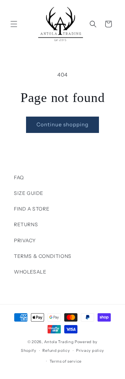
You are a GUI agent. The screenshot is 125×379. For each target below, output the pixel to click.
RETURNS (26, 224)
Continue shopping (62, 124)
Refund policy (56, 350)
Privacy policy (90, 350)
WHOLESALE (30, 272)
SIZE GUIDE (28, 193)
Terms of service (66, 361)
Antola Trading (59, 341)
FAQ (19, 177)
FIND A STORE (31, 209)
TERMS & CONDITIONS (43, 256)
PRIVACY (24, 240)
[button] (14, 24)
